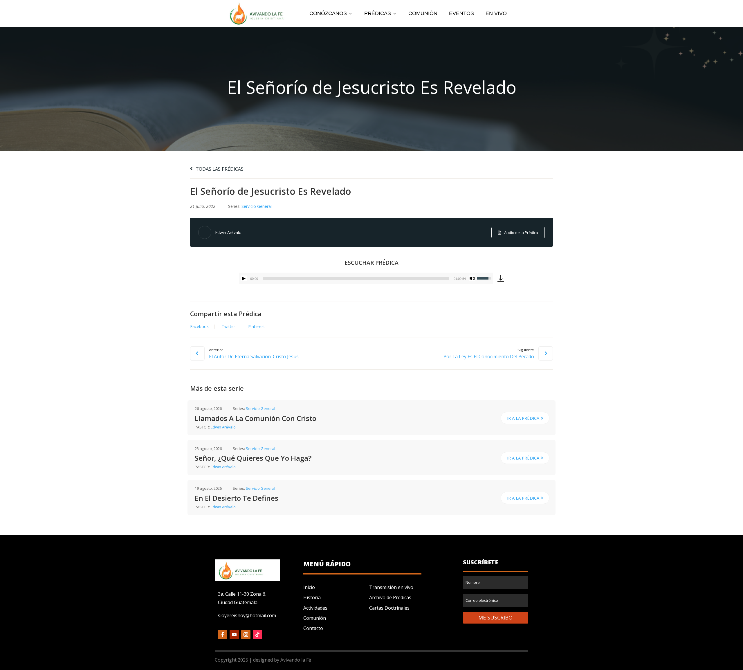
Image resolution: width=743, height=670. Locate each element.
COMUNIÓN (422, 13)
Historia (312, 597)
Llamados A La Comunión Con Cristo (255, 418)
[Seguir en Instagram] (245, 634)
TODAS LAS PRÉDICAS (219, 169)
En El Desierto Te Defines (236, 498)
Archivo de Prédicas (390, 597)
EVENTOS (461, 13)
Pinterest (256, 327)
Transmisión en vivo (391, 587)
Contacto (313, 628)
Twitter (228, 327)
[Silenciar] (472, 278)
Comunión (314, 618)
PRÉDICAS (377, 13)
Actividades (315, 608)
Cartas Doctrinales (389, 608)
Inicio (309, 587)
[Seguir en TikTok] (257, 634)
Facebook (199, 327)
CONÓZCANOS (328, 13)
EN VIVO (496, 13)
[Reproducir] (244, 278)
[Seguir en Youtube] (234, 634)
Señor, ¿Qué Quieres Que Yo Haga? (253, 458)
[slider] (356, 278)
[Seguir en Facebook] (222, 634)
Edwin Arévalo (228, 232)
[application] (366, 278)
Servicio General (256, 206)
